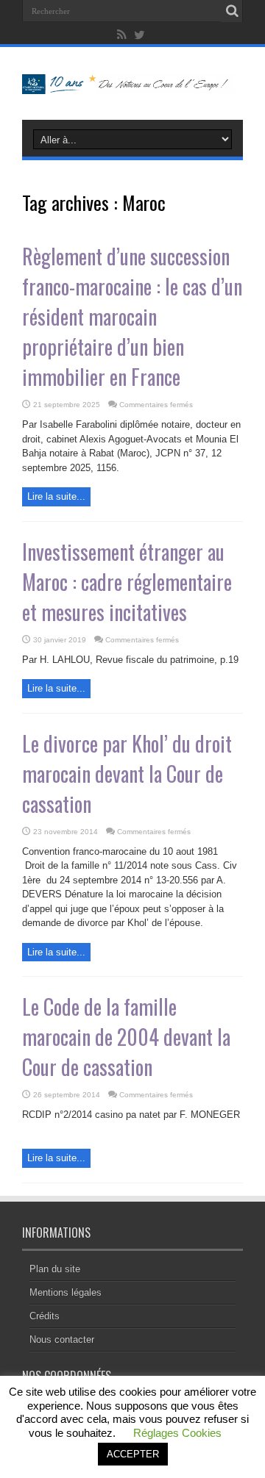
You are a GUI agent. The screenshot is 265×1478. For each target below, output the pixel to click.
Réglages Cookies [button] (177, 1433)
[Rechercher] (232, 11)
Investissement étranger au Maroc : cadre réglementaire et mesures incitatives (127, 582)
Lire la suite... (56, 496)
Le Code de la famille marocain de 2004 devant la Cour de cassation (126, 1036)
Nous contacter (61, 1339)
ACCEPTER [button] (133, 1454)
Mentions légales (65, 1292)
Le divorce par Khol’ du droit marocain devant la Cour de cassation (127, 773)
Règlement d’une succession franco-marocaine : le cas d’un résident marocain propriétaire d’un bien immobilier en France (132, 316)
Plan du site (54, 1268)
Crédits (44, 1315)
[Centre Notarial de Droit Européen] (132, 83)
